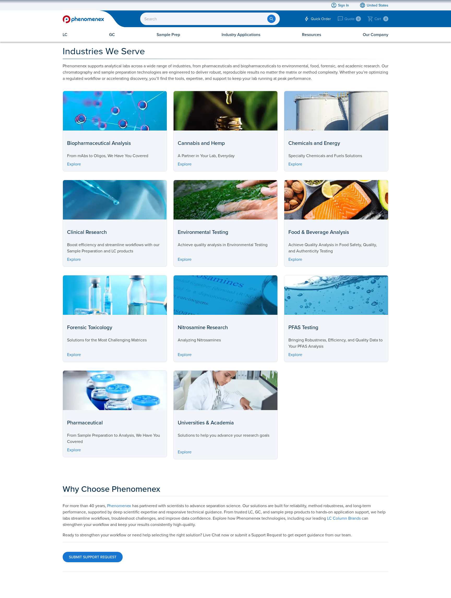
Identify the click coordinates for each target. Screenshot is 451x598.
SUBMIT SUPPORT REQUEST (92, 557)
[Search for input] (271, 19)
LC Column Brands (344, 518)
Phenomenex (119, 505)
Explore (74, 164)
